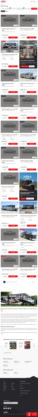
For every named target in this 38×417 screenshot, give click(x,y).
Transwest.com (22, 381)
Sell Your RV (5, 386)
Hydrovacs (22, 388)
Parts (4, 390)
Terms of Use (17, 414)
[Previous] (34, 345)
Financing (4, 387)
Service (4, 389)
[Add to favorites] (17, 16)
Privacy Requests (13, 414)
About (12, 384)
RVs (1, 3)
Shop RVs (4, 383)
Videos (12, 387)
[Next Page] (16, 282)
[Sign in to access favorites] (31, 1)
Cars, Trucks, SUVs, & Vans (25, 383)
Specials (4, 384)
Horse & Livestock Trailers (25, 390)
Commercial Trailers (24, 393)
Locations (12, 383)
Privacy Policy (9, 414)
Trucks (21, 385)
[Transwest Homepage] (6, 412)
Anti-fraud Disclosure (21, 414)
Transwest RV (13, 389)
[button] (37, 1)
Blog (12, 386)
